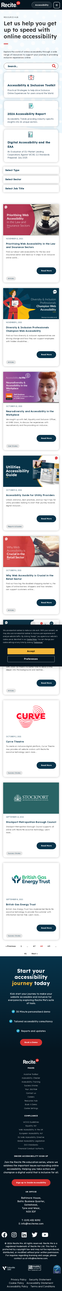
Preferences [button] (38, 642)
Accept (31, 651)
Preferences (31, 659)
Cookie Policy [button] (32, 639)
